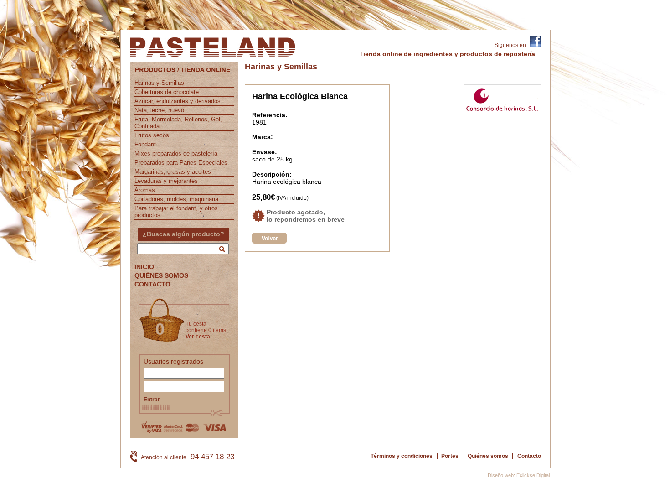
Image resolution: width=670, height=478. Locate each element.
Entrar (152, 399)
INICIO (144, 266)
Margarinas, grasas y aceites (172, 171)
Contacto (529, 456)
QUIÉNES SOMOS (161, 275)
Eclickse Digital (533, 475)
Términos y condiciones (402, 456)
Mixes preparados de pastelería (175, 153)
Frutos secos (151, 135)
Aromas (144, 190)
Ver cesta (198, 336)
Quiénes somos (488, 456)
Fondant (145, 144)
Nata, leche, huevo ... (162, 110)
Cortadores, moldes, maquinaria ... (180, 199)
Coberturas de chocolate (166, 91)
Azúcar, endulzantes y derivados (177, 101)
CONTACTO (152, 284)
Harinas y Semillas (159, 82)
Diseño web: (501, 475)
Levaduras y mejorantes (166, 180)
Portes (450, 456)
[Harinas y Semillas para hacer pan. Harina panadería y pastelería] (269, 241)
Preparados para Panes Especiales (180, 162)
